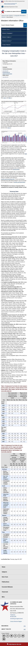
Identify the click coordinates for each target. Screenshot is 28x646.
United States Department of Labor (11, 6)
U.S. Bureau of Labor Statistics (13, 11)
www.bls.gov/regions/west (7, 73)
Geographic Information (19, 15)
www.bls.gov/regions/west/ (19, 182)
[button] (24, 626)
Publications (5, 582)
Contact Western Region (16, 621)
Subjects (4, 572)
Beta (3, 597)
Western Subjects (6, 37)
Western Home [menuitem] (6, 29)
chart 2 (8, 127)
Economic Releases (7, 587)
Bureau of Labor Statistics (7, 15)
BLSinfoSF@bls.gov (6, 72)
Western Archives (6, 41)
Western (3, 17)
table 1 (10, 97)
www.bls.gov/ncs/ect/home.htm (8, 179)
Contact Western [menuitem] (6, 44)
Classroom (5, 592)
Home (3, 567)
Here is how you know (9, 3)
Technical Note (16, 169)
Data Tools (5, 577)
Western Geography (7, 33)
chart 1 (4, 97)
